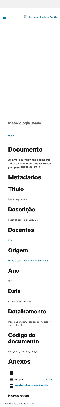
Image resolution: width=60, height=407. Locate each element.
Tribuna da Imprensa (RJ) (36, 260)
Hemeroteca (14, 260)
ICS (10, 240)
